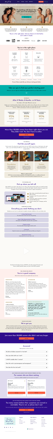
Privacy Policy (43, 420)
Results (26, 1)
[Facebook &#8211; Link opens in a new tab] (4, 427)
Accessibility (21, 423)
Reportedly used (33, 4)
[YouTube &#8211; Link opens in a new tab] (6, 427)
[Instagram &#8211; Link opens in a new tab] (8, 427)
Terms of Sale (43, 419)
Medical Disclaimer (44, 423)
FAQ (20, 419)
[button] (13, 79)
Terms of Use (43, 426)
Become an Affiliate (33, 419)
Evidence (22, 1)
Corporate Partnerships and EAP (33, 423)
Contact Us (20, 420)
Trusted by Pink (19, 4)
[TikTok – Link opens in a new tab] (12, 427)
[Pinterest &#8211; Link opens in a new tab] (10, 427)
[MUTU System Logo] (8, 1)
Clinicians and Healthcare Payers (32, 421)
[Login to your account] (45, 1)
